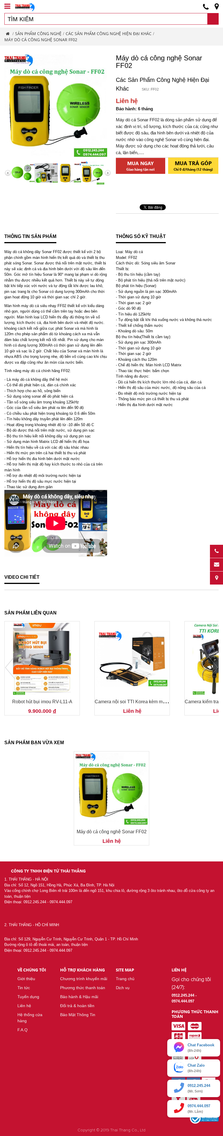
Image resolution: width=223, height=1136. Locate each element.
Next (213, 667)
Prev (10, 667)
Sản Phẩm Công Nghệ (38, 33)
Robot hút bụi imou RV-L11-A (42, 701)
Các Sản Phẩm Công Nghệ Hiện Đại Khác (109, 33)
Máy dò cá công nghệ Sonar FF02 (112, 831)
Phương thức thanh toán (82, 987)
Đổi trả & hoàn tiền (77, 1005)
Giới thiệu (26, 978)
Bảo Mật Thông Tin (77, 1014)
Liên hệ (24, 1005)
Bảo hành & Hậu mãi (79, 996)
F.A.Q (22, 1029)
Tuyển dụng (28, 996)
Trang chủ (125, 978)
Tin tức (23, 987)
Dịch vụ (123, 987)
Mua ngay (140, 166)
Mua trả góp (193, 165)
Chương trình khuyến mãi (83, 978)
